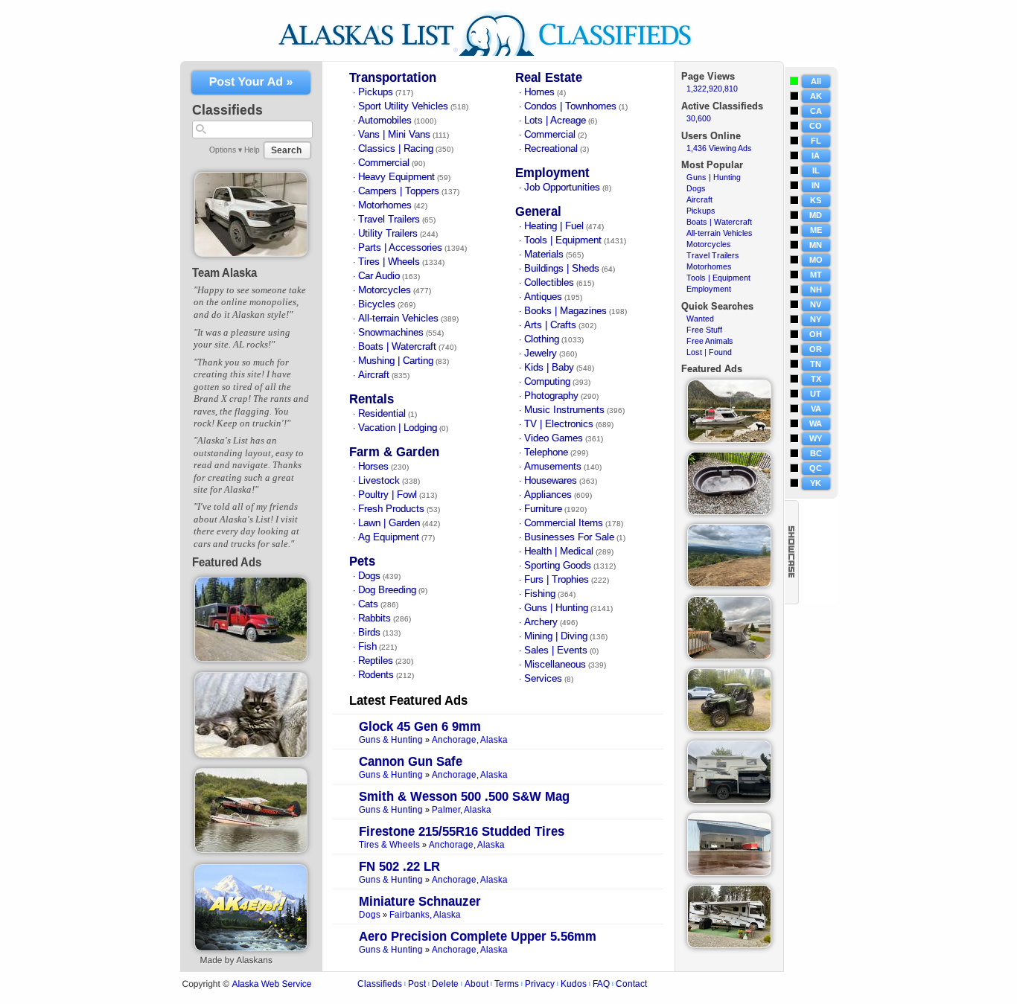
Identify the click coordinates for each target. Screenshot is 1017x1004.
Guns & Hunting (391, 740)
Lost (694, 352)
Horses (373, 467)
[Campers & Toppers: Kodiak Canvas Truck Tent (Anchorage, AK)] (729, 656)
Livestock (379, 481)
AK (816, 96)
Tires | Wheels (389, 262)
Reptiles (375, 661)
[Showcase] (792, 552)
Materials (544, 254)
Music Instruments (564, 410)
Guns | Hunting (556, 608)
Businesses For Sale (569, 537)
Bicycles (376, 304)
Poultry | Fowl (387, 495)
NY (815, 319)
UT (815, 393)
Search (286, 150)
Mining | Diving (555, 636)
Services (543, 679)
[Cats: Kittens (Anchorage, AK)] (251, 754)
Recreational (551, 149)
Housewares (550, 481)
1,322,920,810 (712, 88)
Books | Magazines (565, 311)
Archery (541, 622)
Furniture (543, 509)
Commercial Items (563, 523)
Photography (551, 396)
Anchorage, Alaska (470, 740)
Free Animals (709, 340)
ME (816, 230)
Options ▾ (225, 149)
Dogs (369, 576)
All (816, 81)
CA (816, 110)
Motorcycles (384, 290)
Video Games (553, 438)
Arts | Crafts (550, 325)
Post (417, 984)
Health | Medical (558, 551)
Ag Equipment (388, 537)
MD (815, 215)
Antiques (543, 297)
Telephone (546, 452)
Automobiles (385, 121)
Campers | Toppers (398, 191)
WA (815, 423)
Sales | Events (555, 650)
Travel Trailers (389, 220)
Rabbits (374, 618)
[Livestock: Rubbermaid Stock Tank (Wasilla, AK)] (729, 512)
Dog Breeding (387, 590)
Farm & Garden (394, 452)
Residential (382, 414)
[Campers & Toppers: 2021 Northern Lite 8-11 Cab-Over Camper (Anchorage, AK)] (729, 800)
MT (816, 274)
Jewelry (540, 353)
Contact (631, 984)
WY (815, 438)
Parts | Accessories (400, 248)
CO (815, 125)
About (476, 984)
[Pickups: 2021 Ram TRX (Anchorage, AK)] (251, 253)
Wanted (700, 318)
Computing (547, 382)
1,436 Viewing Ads (719, 148)
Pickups (375, 92)
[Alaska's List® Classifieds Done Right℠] (496, 58)
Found (720, 352)
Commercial (383, 163)
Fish (367, 647)
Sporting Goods (557, 566)
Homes (539, 92)
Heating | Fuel (554, 226)
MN (815, 244)
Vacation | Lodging (397, 428)
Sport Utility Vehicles (403, 106)
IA (816, 155)
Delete (445, 984)
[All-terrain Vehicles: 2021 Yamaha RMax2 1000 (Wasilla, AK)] (729, 728)
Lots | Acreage (555, 121)
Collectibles (549, 283)
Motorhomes (385, 205)
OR (815, 349)
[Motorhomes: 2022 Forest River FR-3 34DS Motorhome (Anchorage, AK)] (729, 945)
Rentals (371, 399)
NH (816, 289)
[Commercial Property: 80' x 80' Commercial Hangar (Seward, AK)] (729, 873)
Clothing (541, 339)
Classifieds (379, 984)
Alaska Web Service (271, 984)
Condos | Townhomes (570, 106)
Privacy (540, 984)
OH (815, 334)
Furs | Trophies (556, 580)
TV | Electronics (558, 424)
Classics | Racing (395, 149)
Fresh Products (391, 509)
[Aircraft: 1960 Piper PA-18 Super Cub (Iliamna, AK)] (251, 849)
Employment (552, 173)
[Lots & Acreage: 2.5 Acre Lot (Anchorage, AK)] (729, 584)
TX (816, 378)
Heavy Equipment (396, 177)
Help (252, 149)
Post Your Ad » (251, 82)
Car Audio (379, 276)
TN (815, 363)
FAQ (601, 984)
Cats (368, 604)
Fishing (539, 594)
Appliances (548, 495)
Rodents (376, 675)
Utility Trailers (388, 234)
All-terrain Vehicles (398, 318)
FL (816, 140)
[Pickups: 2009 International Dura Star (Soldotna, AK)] (251, 658)
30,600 (698, 118)
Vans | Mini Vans (394, 135)
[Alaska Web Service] (250, 948)
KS (815, 200)
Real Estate (548, 78)
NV (815, 304)
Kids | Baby (549, 368)
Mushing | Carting (395, 361)
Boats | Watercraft (397, 347)
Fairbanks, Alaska (425, 915)
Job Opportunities (562, 188)
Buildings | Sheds (561, 269)
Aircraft (373, 375)
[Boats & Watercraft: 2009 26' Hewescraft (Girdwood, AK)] (729, 439)
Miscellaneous (555, 665)
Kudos (574, 984)
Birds (369, 633)
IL (816, 170)
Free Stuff (704, 329)
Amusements (552, 467)
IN (816, 185)
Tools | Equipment (563, 240)
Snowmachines (391, 333)
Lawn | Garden (389, 523)
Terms (506, 984)
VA (816, 408)
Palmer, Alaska (461, 810)
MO (816, 259)
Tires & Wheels (389, 845)
